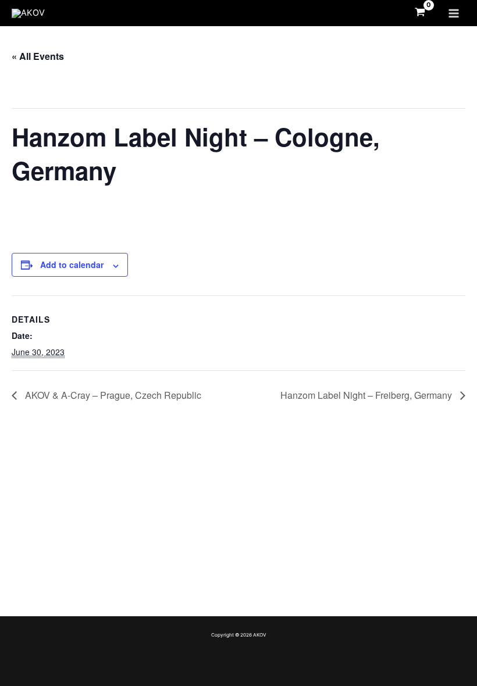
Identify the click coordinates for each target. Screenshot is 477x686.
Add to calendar (72, 264)
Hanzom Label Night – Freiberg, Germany (367, 395)
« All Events (38, 56)
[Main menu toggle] (453, 12)
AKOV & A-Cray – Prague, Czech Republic (112, 395)
